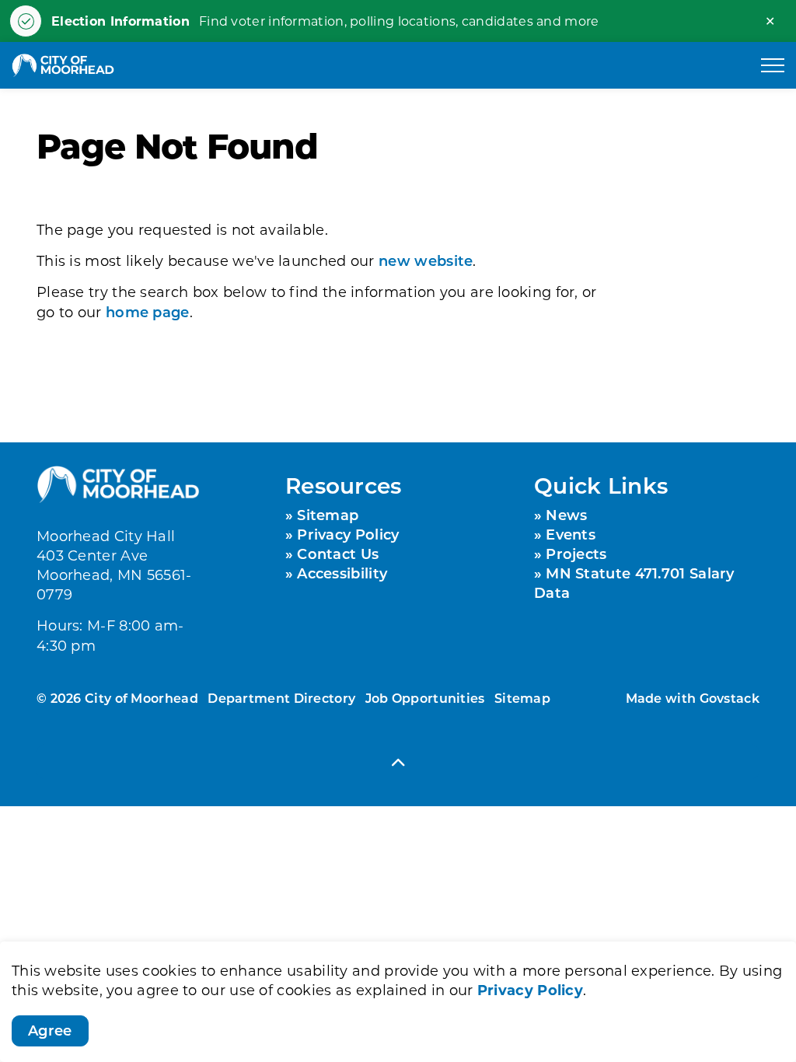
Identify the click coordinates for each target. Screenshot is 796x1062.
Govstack (729, 698)
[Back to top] (398, 761)
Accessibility (342, 573)
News (566, 514)
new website (426, 260)
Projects (576, 553)
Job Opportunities (425, 698)
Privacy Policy (530, 989)
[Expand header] (772, 65)
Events (570, 534)
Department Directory (281, 698)
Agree (50, 1030)
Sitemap (327, 514)
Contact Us (338, 553)
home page (148, 311)
